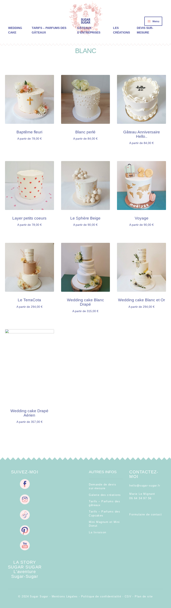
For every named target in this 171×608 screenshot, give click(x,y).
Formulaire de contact (145, 514)
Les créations (121, 30)
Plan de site (144, 596)
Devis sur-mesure (145, 30)
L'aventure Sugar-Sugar (24, 574)
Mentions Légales (65, 596)
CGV (128, 596)
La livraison (97, 532)
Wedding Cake (15, 30)
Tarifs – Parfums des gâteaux (49, 30)
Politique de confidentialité (101, 596)
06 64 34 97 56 (140, 498)
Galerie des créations (105, 494)
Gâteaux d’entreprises (88, 30)
